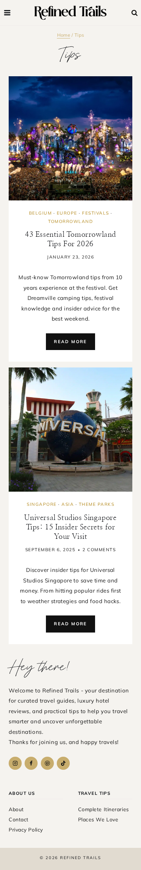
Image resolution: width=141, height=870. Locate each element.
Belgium (40, 213)
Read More (74, 344)
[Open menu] (7, 12)
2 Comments (99, 549)
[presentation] (70, 138)
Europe (67, 213)
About (16, 809)
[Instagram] (15, 763)
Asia (67, 504)
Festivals (95, 213)
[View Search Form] (134, 13)
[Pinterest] (47, 763)
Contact (19, 819)
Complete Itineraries (103, 809)
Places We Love (98, 819)
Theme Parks (97, 504)
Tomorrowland (70, 221)
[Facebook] (31, 763)
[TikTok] (63, 763)
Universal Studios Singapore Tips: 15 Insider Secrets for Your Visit (70, 527)
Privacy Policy (26, 829)
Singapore (42, 504)
